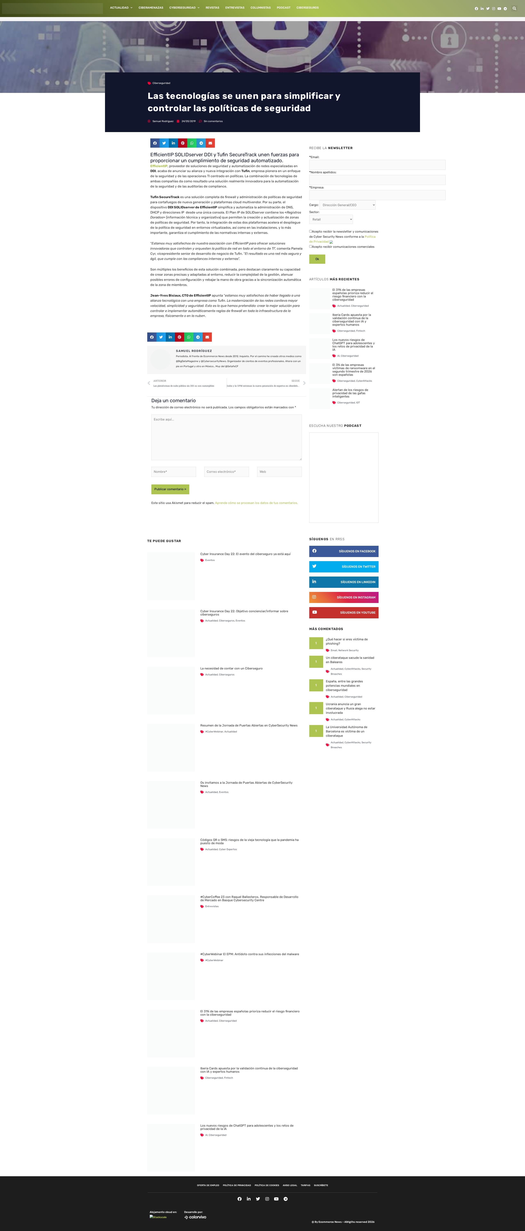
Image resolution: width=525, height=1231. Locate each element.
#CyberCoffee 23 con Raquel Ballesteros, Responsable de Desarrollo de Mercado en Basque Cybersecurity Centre (249, 898)
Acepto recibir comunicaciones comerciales (343, 247)
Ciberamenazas (151, 7)
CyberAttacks (364, 380)
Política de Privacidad (237, 1185)
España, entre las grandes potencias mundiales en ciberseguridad (344, 685)
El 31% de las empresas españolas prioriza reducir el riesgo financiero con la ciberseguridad (250, 1012)
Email (334, 650)
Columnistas (261, 7)
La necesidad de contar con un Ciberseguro (231, 668)
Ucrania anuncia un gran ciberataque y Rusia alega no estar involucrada (350, 708)
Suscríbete (321, 1185)
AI (206, 1135)
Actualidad (119, 7)
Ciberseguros (308, 7)
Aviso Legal (290, 1185)
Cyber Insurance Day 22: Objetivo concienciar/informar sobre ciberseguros (244, 612)
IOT (358, 402)
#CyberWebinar (214, 731)
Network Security (348, 650)
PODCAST (283, 7)
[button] (514, 8)
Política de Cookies (267, 1185)
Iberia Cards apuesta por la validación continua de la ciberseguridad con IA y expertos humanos (249, 1070)
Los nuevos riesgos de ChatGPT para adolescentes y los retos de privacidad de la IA (246, 1127)
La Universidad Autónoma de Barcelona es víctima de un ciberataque (346, 731)
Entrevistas (234, 7)
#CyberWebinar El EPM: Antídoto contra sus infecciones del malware (249, 954)
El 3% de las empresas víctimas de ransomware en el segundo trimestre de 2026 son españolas (353, 370)
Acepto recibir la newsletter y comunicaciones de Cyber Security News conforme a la (343, 237)
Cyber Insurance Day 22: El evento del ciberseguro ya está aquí (245, 554)
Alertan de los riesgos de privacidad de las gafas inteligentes (350, 393)
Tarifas (305, 1185)
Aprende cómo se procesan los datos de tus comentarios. (256, 503)
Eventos (210, 560)
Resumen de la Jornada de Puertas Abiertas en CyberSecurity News (249, 725)
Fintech (228, 1077)
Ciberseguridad (161, 83)
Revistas (212, 7)
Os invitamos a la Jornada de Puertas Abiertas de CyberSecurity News (246, 784)
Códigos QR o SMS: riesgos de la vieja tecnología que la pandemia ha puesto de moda (249, 841)
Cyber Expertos (228, 849)
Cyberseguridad (182, 7)
